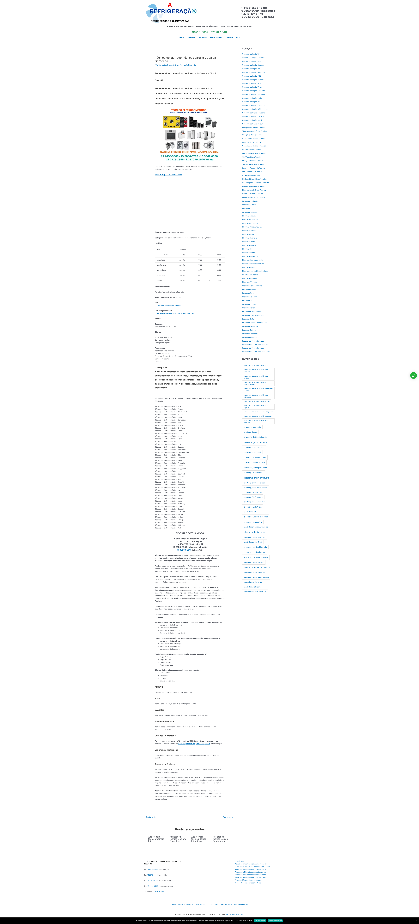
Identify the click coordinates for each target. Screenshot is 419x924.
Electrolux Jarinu (248, 242)
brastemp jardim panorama (255, 468)
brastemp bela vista (252, 427)
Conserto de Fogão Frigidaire (253, 113)
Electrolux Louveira (249, 238)
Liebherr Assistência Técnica (253, 139)
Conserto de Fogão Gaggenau (253, 72)
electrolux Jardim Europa (254, 552)
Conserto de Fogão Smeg (252, 61)
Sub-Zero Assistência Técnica (253, 164)
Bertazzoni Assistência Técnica (254, 153)
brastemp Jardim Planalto (254, 473)
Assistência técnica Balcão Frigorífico (198, 838)
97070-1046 (218, 32)
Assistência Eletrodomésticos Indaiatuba (250, 875)
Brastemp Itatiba (248, 308)
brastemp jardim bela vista (254, 447)
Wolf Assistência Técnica (251, 157)
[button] (413, 375)
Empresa (181, 904)
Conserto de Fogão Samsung (253, 94)
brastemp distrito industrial (255, 437)
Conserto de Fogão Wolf (251, 83)
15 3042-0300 (152, 881)
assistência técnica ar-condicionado (256, 365)
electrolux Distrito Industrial (256, 517)
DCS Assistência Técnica (251, 150)
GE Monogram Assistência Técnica (255, 183)
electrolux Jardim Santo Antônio (256, 577)
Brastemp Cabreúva (250, 334)
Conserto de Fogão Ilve (251, 69)
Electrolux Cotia (248, 267)
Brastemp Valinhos (249, 289)
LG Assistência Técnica (251, 175)
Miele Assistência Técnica (252, 172)
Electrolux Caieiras (249, 278)
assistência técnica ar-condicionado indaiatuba (256, 396)
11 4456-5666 (152, 869)
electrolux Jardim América (256, 532)
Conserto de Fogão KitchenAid (254, 105)
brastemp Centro (250, 432)
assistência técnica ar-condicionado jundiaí (258, 412)
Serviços (189, 904)
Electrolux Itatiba (248, 253)
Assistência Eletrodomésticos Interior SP (250, 869)
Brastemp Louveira (249, 297)
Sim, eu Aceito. (260, 920)
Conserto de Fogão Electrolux (253, 116)
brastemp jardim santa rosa (254, 483)
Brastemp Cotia (248, 319)
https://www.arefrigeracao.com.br (168, 305)
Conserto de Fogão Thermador (254, 57)
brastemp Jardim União (253, 492)
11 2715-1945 (152, 875)
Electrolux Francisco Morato (253, 264)
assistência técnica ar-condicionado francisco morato (256, 383)
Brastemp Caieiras (249, 330)
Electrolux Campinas (250, 275)
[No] (416, 921)
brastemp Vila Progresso (253, 497)
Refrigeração (161, 65)
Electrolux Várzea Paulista (252, 227)
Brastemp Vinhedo (249, 337)
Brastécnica (239, 861)
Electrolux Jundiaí (249, 216)
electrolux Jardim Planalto (254, 562)
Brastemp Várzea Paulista (252, 286)
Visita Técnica (200, 904)
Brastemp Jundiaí (249, 205)
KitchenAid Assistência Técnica (254, 179)
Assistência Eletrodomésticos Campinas (250, 872)
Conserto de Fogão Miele (252, 98)
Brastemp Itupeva (249, 304)
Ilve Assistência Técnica (251, 142)
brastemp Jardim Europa (254, 462)
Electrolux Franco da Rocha (252, 260)
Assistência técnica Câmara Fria (156, 838)
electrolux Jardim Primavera (257, 567)
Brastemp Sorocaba (249, 212)
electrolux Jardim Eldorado (255, 547)
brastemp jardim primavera (256, 478)
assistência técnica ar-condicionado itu (257, 401)
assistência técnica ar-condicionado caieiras (256, 377)
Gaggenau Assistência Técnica (254, 146)
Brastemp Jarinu (248, 300)
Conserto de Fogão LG (251, 102)
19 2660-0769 (152, 886)
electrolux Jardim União (253, 582)
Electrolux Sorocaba (250, 223)
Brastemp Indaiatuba (250, 201)
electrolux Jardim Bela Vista (254, 537)
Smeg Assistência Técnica (252, 135)
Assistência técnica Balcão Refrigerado (220, 838)
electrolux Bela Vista (253, 507)
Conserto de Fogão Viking (252, 87)
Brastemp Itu (247, 208)
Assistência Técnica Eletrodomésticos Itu (251, 864)
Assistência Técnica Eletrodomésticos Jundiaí (252, 867)
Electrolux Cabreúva (250, 219)
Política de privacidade (223, 904)
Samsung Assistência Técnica (253, 168)
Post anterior (150, 817)
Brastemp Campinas (250, 326)
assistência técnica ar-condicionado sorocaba (256, 421)
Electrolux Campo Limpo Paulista (255, 271)
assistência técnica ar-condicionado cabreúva (256, 371)
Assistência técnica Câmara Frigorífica (178, 838)
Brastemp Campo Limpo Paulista (254, 322)
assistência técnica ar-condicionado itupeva (256, 407)
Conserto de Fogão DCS (251, 76)
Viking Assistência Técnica (252, 161)
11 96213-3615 (184, 550)
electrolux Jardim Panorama (256, 557)
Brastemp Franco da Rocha (252, 311)
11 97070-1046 (158, 892)
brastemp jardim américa (255, 442)
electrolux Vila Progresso (253, 587)
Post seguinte (229, 817)
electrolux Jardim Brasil (253, 542)
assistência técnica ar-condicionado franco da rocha (258, 390)
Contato (210, 904)
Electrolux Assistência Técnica (254, 190)
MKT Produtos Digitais (234, 914)
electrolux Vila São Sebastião (255, 592)
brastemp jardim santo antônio (255, 488)
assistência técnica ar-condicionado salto (258, 416)
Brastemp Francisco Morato (253, 315)
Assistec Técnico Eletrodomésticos (248, 880)
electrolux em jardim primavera (256, 527)
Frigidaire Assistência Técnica (253, 186)
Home (174, 904)
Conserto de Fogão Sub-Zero (253, 91)
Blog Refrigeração (241, 904)
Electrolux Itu (247, 249)
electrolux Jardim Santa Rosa (255, 573)
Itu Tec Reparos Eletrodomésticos (248, 883)
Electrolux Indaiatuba (250, 256)
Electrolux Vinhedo (249, 282)
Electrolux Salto (248, 234)
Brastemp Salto (248, 293)
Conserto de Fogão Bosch (252, 120)
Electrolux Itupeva (249, 245)
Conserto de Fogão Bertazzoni (254, 80)
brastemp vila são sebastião (254, 502)
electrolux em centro (253, 522)
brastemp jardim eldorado (255, 457)
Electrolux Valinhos (249, 231)
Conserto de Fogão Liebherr (253, 65)
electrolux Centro (250, 512)
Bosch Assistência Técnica (252, 194)
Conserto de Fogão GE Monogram (255, 109)
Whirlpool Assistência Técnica (253, 128)
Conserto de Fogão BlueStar (253, 124)
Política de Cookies (275, 920)
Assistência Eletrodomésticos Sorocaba (250, 877)
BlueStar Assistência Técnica (253, 197)
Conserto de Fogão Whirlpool (253, 54)
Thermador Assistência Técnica (254, 131)
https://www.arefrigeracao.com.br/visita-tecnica (174, 313)
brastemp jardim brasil (252, 452)
